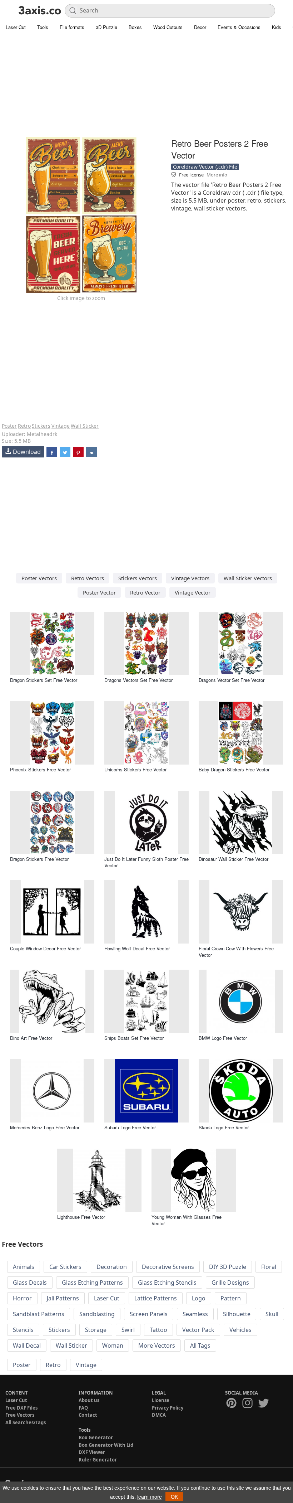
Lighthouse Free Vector (81, 1216)
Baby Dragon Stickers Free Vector (234, 769)
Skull (271, 1314)
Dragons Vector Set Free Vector (231, 680)
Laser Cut (16, 27)
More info (217, 174)
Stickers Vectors (137, 578)
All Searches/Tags (25, 1422)
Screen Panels (149, 1314)
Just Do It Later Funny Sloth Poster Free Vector (146, 862)
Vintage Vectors (190, 578)
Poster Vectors (39, 578)
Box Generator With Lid (106, 1445)
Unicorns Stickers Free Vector (135, 769)
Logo (198, 1298)
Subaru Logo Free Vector (130, 1127)
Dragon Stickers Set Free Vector (43, 680)
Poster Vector (99, 592)
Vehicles (240, 1330)
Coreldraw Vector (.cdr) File (205, 166)
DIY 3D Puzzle (227, 1267)
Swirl (128, 1330)
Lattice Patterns (155, 1298)
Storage (95, 1330)
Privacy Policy (167, 1408)
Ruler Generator (98, 1459)
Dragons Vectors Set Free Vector (138, 680)
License (160, 1400)
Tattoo (158, 1330)
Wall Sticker (85, 425)
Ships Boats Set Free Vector (134, 1037)
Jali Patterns (63, 1298)
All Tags (200, 1345)
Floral (268, 1267)
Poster (9, 425)
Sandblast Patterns (38, 1314)
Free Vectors (19, 1415)
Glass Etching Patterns (92, 1282)
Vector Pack (198, 1330)
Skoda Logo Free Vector (224, 1127)
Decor (200, 27)
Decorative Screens (168, 1267)
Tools (42, 27)
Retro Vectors (87, 578)
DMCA (159, 1415)
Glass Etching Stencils (167, 1282)
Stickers (41, 425)
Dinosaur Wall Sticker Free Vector (233, 858)
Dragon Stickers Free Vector (39, 858)
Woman (112, 1345)
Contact (88, 1415)
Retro (24, 425)
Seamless (195, 1314)
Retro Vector (145, 592)
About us (89, 1400)
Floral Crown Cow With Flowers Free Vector (236, 951)
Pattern (230, 1298)
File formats (72, 27)
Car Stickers (65, 1267)
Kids (276, 27)
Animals (23, 1267)
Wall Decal (27, 1345)
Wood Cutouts (168, 27)
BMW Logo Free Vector (223, 1037)
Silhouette (236, 1314)
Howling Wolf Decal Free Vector (137, 948)
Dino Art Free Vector (31, 1037)
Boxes (135, 27)
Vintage (60, 425)
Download (27, 452)
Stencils (23, 1330)
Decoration (111, 1267)
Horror (22, 1298)
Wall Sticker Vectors (248, 578)
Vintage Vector (192, 592)
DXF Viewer (92, 1452)
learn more (149, 1496)
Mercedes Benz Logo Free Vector (44, 1127)
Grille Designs (230, 1282)
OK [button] (174, 1496)
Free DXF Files (21, 1408)
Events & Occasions (239, 27)
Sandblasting (97, 1314)
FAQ (83, 1408)
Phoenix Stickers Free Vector (40, 769)
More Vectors (156, 1345)
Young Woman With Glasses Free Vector (187, 1220)
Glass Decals (30, 1282)
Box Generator (96, 1437)
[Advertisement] (146, 86)
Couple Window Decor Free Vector (45, 948)
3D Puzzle (106, 27)
